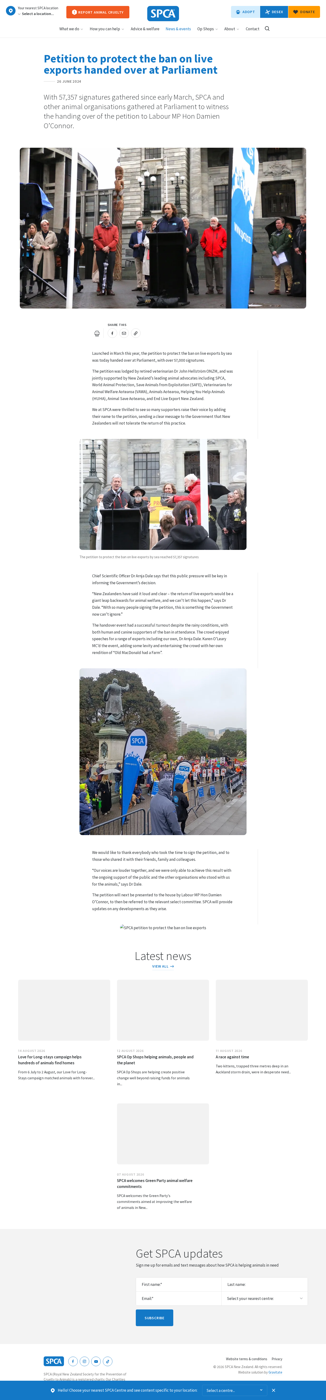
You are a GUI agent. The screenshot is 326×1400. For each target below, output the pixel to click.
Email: (147, 1298)
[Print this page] (97, 333)
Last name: (236, 1284)
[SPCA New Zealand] (163, 13)
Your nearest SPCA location (38, 8)
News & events (178, 28)
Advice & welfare (145, 28)
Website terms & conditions (246, 1359)
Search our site (267, 28)
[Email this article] (124, 333)
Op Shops (205, 28)
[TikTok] (107, 1361)
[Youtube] (96, 1361)
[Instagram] (84, 1361)
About (229, 28)
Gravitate (275, 1372)
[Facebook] (73, 1361)
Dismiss (273, 1390)
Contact (252, 28)
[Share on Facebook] (112, 333)
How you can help (105, 28)
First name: (152, 1284)
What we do (69, 28)
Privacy (277, 1359)
